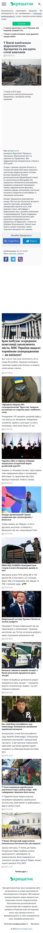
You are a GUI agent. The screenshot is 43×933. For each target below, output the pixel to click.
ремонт (21, 254)
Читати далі (20, 872)
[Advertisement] (21, 124)
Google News (13, 241)
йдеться (13, 151)
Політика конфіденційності (16, 924)
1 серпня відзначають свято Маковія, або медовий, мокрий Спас (21, 29)
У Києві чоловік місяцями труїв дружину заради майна (21, 35)
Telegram (33, 241)
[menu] (4, 4)
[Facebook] (6, 259)
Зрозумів (21, 24)
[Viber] (20, 259)
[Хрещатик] (22, 4)
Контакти (35, 924)
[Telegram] (13, 259)
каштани (12, 254)
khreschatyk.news (24, 929)
